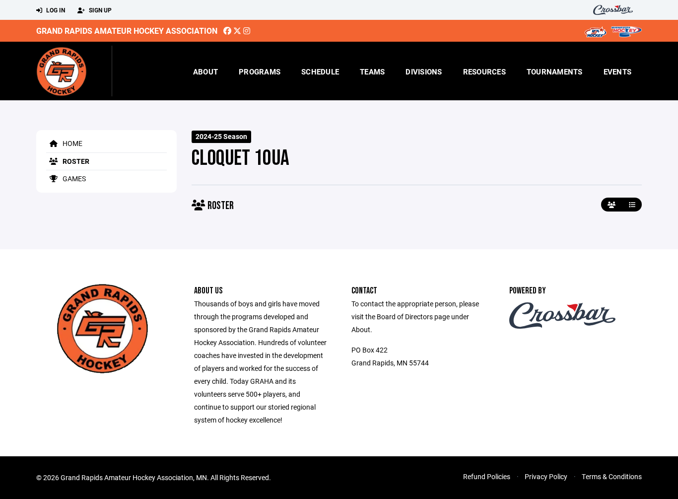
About (205, 71)
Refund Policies (486, 476)
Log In (55, 10)
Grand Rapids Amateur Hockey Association (126, 30)
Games (73, 178)
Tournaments (555, 71)
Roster (75, 161)
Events (618, 71)
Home (71, 143)
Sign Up (99, 10)
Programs (259, 71)
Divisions (424, 71)
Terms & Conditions (612, 476)
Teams (372, 71)
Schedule (320, 71)
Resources (484, 71)
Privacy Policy (546, 476)
